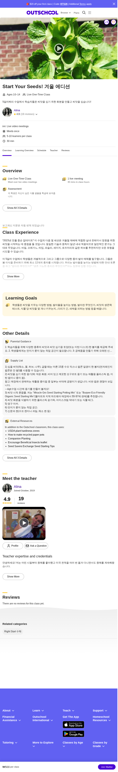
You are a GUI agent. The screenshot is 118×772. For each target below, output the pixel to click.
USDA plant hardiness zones (23, 431)
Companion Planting (19, 438)
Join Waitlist (106, 767)
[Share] (106, 22)
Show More (13, 276)
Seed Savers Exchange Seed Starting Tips (31, 446)
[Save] (113, 22)
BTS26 (63, 4)
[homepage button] (42, 13)
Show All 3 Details (17, 208)
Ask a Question (38, 545)
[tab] (7, 150)
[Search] (84, 12)
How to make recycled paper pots (26, 434)
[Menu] (89, 12)
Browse (64, 12)
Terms (82, 4)
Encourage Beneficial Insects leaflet (27, 442)
